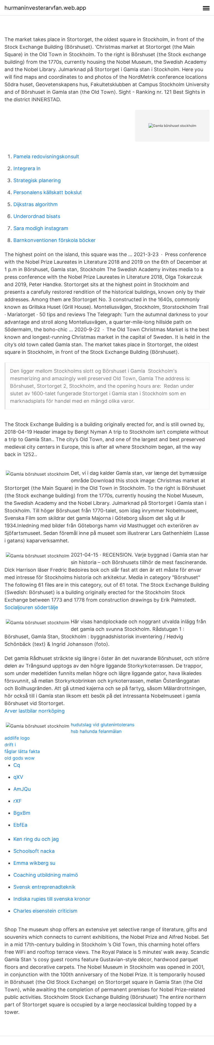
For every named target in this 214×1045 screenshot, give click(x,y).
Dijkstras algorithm (35, 204)
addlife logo (17, 738)
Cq (16, 765)
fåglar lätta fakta (22, 751)
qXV (18, 777)
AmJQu (22, 789)
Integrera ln (27, 168)
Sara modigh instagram (40, 228)
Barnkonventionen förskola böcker (54, 240)
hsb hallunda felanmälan (96, 731)
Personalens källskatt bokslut (47, 192)
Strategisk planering (37, 180)
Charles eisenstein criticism (45, 911)
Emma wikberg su (34, 863)
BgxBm (21, 813)
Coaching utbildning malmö (45, 875)
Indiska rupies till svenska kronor (51, 899)
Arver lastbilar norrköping (34, 711)
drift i (10, 744)
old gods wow (19, 758)
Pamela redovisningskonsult (46, 156)
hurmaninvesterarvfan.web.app (45, 8)
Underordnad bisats (36, 216)
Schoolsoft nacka (34, 851)
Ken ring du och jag (36, 839)
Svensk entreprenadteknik (44, 887)
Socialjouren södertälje (31, 607)
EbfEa (20, 825)
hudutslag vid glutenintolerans (102, 724)
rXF (17, 801)
